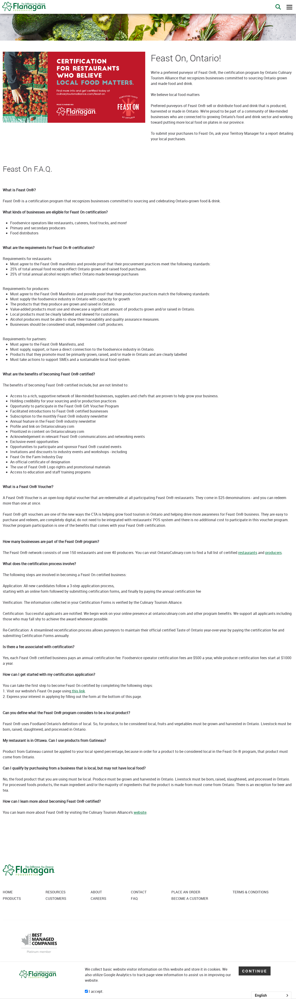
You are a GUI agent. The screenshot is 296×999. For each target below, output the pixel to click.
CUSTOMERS (56, 898)
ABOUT (96, 892)
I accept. (95, 991)
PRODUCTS (12, 898)
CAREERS (98, 898)
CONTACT (139, 892)
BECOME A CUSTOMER (189, 898)
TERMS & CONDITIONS (250, 892)
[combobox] (271, 995)
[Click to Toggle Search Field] (278, 7)
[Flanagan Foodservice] (23, 5)
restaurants (247, 552)
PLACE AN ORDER (185, 892)
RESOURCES (55, 892)
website (140, 812)
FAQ (134, 898)
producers (273, 552)
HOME (8, 892)
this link (78, 691)
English (261, 995)
